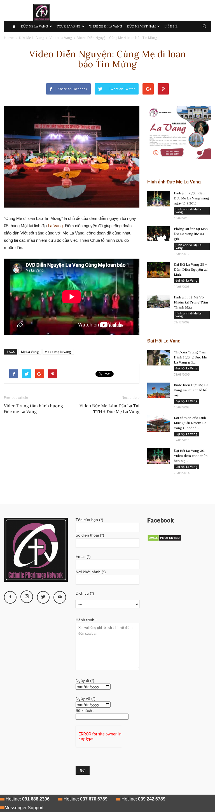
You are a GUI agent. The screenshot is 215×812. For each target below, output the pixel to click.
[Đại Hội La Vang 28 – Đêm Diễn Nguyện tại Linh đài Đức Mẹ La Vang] (158, 270)
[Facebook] (10, 597)
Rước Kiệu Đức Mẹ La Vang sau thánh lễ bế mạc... (191, 390)
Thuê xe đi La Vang (105, 26)
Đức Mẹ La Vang (34, 26)
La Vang (55, 225)
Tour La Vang (68, 26)
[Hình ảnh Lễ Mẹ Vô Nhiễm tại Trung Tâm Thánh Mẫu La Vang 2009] (158, 301)
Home (9, 37)
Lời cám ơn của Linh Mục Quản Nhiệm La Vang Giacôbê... (190, 423)
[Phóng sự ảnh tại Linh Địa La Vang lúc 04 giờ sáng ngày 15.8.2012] (158, 233)
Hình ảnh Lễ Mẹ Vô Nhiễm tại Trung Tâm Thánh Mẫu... (191, 302)
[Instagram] (26, 596)
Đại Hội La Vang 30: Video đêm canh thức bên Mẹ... (190, 455)
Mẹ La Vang (30, 351)
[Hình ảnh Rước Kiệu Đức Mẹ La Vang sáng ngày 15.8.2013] (158, 198)
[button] (204, 26)
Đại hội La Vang (186, 280)
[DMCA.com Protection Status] (164, 540)
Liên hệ (170, 26)
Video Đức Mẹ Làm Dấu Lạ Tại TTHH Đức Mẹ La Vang (109, 408)
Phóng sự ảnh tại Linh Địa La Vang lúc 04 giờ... (191, 234)
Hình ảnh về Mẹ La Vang (189, 210)
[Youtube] (59, 597)
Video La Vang (61, 37)
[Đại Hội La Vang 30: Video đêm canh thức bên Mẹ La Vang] (158, 456)
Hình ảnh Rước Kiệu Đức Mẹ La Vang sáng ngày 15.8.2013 (191, 198)
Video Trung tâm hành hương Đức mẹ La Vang (33, 408)
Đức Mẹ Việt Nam (141, 26)
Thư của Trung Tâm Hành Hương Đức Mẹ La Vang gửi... (190, 357)
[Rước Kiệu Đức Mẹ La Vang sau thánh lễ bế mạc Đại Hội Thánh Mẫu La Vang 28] (158, 390)
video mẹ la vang (58, 351)
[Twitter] (43, 597)
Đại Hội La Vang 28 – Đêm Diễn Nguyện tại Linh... (190, 269)
